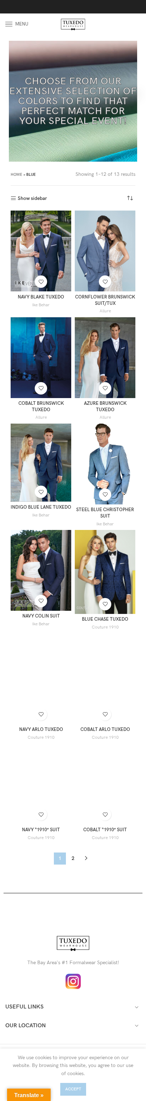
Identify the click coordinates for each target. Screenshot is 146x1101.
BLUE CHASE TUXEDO (105, 619)
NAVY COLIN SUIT (41, 616)
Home (16, 174)
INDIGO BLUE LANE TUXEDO (41, 507)
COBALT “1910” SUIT (105, 830)
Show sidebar (32, 198)
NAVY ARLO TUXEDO (41, 729)
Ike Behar (41, 305)
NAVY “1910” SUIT (41, 830)
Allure (105, 311)
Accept (73, 1089)
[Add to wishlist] (41, 281)
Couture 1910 (105, 627)
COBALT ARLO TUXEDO (105, 729)
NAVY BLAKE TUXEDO (41, 297)
